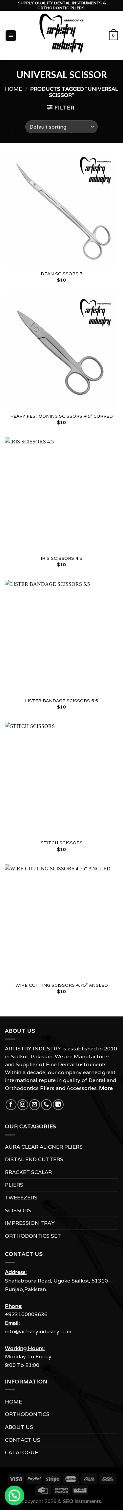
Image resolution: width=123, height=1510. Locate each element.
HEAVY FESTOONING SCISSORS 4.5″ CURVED (61, 416)
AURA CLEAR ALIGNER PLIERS (44, 1146)
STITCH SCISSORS (62, 843)
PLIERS (14, 1184)
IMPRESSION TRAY (30, 1223)
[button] (14, 1495)
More (106, 1088)
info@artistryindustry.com (38, 1331)
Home (13, 88)
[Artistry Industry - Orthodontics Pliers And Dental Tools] (61, 35)
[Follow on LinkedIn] (58, 1104)
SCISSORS (18, 1210)
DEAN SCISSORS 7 (62, 274)
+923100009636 (26, 1314)
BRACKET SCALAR (28, 1172)
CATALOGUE (21, 1452)
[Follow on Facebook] (11, 1104)
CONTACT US (22, 1439)
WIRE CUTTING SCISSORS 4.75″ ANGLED (61, 985)
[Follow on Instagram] (22, 1104)
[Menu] (11, 35)
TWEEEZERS (21, 1197)
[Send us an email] (34, 1104)
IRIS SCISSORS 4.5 (61, 558)
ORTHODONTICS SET (33, 1235)
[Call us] (46, 1104)
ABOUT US (19, 1427)
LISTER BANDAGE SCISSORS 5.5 (61, 701)
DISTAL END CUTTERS (34, 1159)
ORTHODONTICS (27, 1414)
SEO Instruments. (82, 1501)
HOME (13, 1401)
